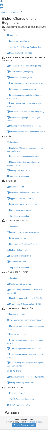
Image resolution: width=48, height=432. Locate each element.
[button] (1, 2)
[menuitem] (1, 5)
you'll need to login (34, 422)
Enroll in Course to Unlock (24, 425)
